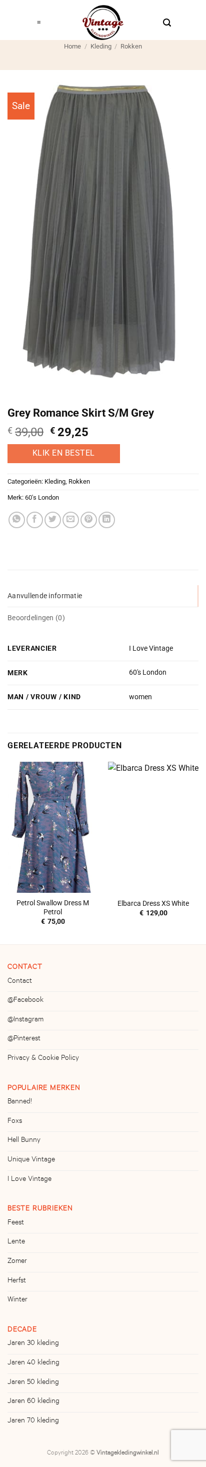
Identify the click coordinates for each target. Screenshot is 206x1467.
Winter (18, 1300)
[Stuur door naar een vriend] (70, 520)
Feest (16, 1223)
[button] (39, 20)
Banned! (20, 1102)
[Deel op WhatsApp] (16, 520)
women (140, 697)
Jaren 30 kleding (33, 1344)
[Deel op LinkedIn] (106, 520)
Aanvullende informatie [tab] (45, 596)
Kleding (101, 46)
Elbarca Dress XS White (153, 903)
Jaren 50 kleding (33, 1383)
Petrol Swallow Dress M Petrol (52, 907)
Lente (16, 1242)
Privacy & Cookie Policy (43, 1059)
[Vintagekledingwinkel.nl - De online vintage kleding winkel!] (103, 22)
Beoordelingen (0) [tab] (36, 618)
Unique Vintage (31, 1160)
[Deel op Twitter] (52, 520)
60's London (42, 497)
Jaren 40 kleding (34, 1363)
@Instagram (26, 1020)
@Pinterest (24, 1039)
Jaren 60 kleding (34, 1402)
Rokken (131, 46)
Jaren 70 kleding (33, 1421)
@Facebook (26, 1001)
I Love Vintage (151, 648)
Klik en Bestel (63, 453)
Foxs (15, 1122)
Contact (20, 982)
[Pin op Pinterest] (88, 520)
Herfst (17, 1281)
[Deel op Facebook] (34, 520)
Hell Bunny (24, 1141)
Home (72, 46)
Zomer (17, 1262)
